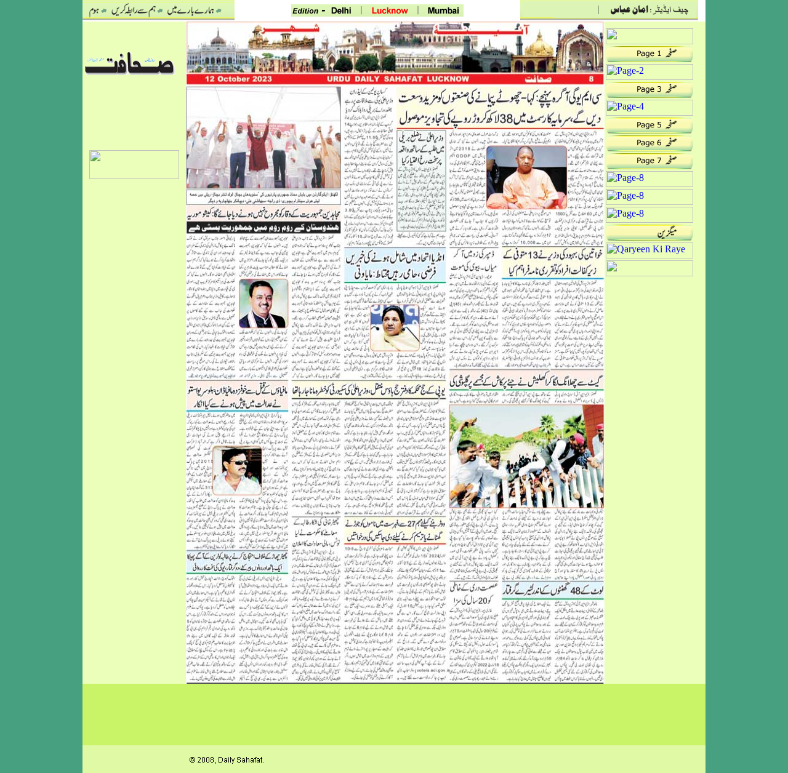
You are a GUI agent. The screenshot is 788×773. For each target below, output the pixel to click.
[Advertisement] (134, 367)
